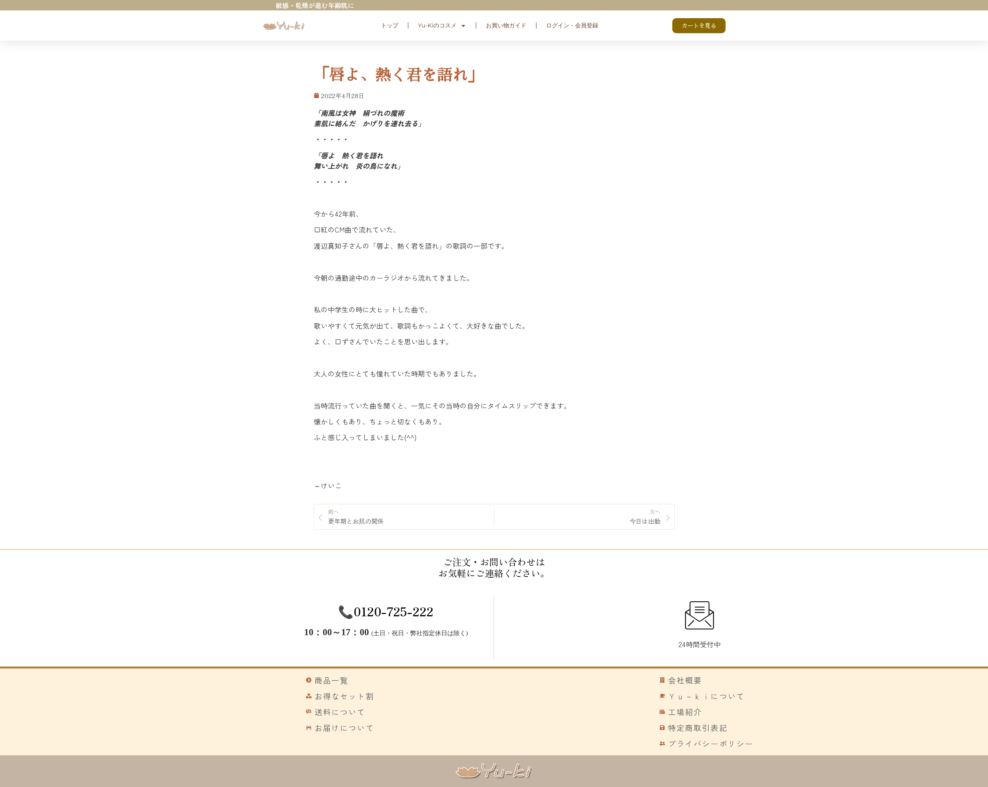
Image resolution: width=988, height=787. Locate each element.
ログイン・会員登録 (572, 25)
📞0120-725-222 (385, 611)
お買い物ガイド (506, 25)
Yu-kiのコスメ (437, 25)
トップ (389, 25)
